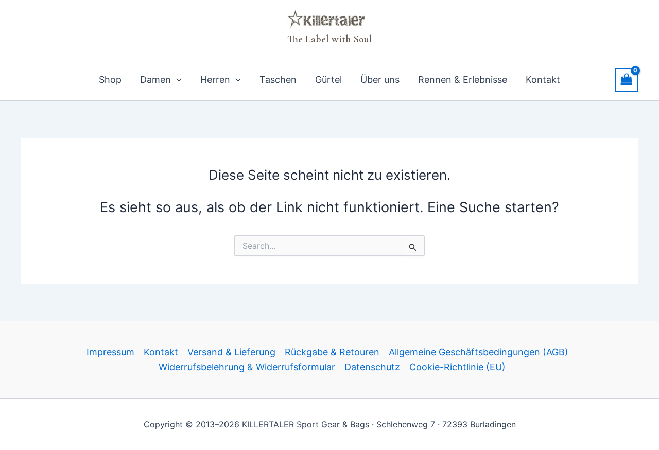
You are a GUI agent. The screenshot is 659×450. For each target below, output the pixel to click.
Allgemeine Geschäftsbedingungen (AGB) (478, 352)
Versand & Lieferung (231, 352)
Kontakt (161, 352)
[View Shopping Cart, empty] (626, 79)
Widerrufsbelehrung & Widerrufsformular (247, 366)
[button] (176, 79)
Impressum (110, 352)
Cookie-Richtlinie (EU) (457, 366)
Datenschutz (372, 366)
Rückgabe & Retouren (332, 352)
